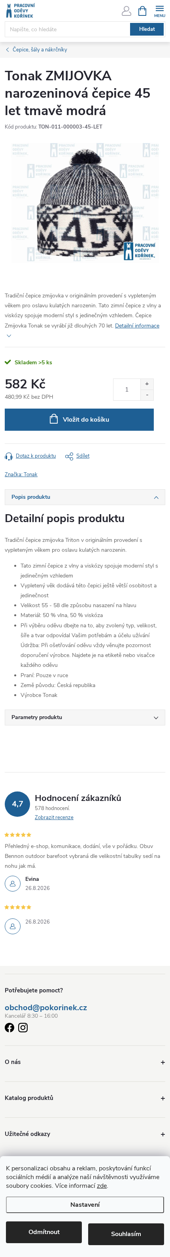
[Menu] (159, 10)
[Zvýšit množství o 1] (146, 384)
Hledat (147, 29)
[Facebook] (9, 1029)
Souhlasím (126, 1234)
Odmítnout (44, 1232)
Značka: (21, 474)
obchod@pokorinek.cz (46, 1008)
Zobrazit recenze (54, 817)
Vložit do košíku (86, 419)
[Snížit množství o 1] (146, 395)
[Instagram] (23, 1029)
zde (102, 1185)
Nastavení (85, 1204)
